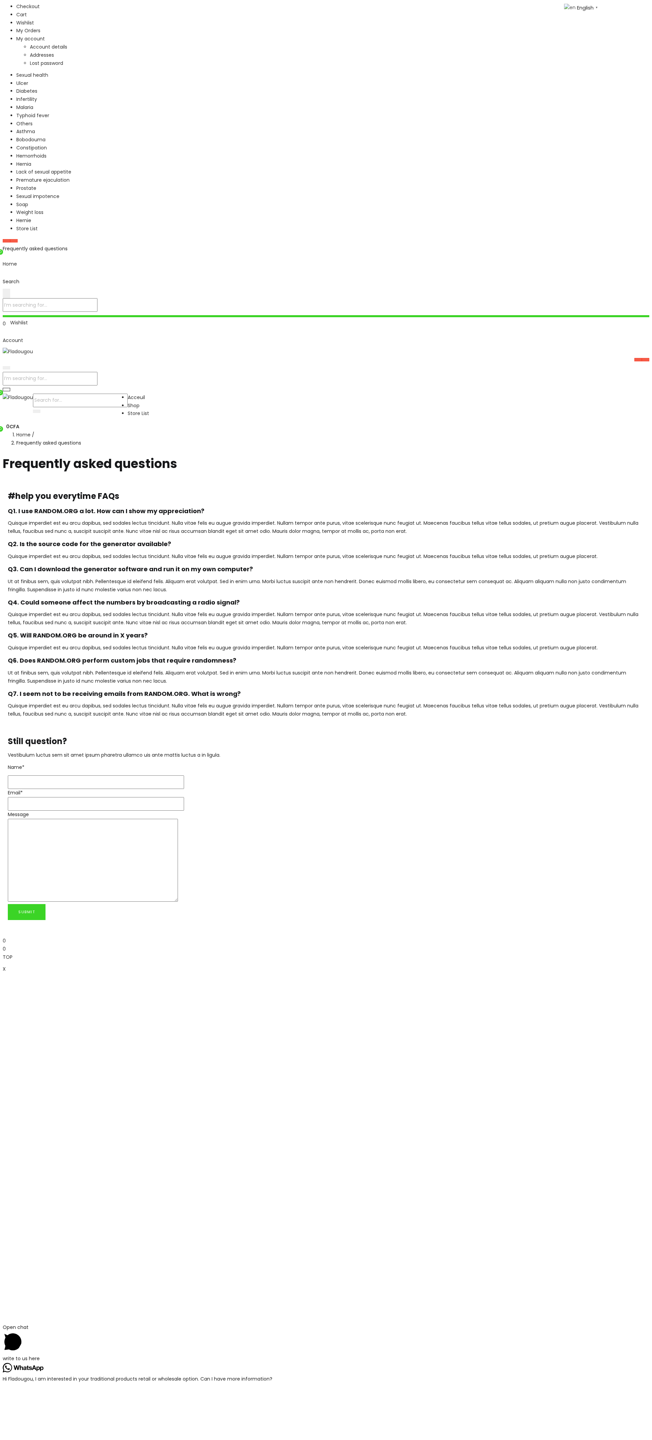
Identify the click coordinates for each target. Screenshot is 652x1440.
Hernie (23, 220)
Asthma (25, 131)
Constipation (31, 147)
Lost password (46, 63)
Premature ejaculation (43, 180)
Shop (134, 405)
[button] (11, 426)
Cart (21, 14)
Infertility (26, 99)
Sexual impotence (37, 196)
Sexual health (32, 75)
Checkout (28, 6)
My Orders (28, 30)
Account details (48, 46)
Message (18, 814)
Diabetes (26, 91)
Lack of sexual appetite (43, 171)
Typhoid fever (32, 115)
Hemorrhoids (31, 155)
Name (16, 767)
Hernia (23, 164)
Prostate (26, 188)
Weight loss (29, 212)
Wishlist (25, 22)
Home (23, 434)
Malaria (24, 107)
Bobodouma (31, 139)
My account (30, 38)
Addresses (42, 55)
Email (15, 792)
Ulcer (22, 83)
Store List (27, 228)
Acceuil (136, 397)
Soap (22, 204)
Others (24, 123)
